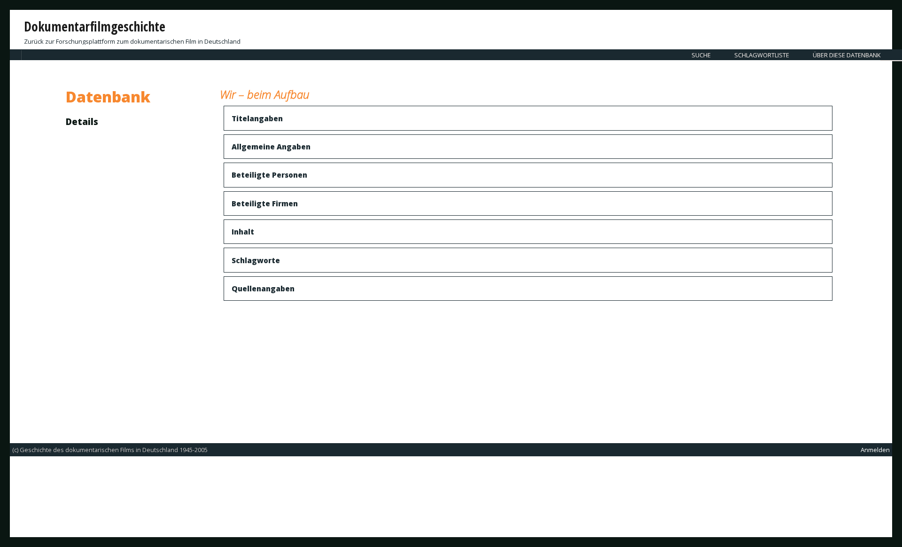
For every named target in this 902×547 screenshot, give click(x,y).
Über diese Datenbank (846, 55)
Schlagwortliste (761, 55)
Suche (701, 55)
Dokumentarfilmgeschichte (94, 26)
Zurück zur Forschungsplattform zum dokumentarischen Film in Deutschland (132, 41)
